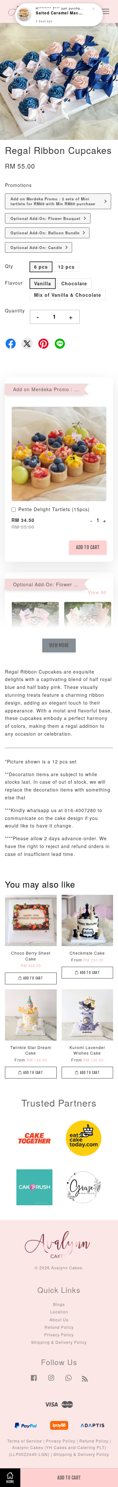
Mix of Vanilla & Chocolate (67, 295)
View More (59, 645)
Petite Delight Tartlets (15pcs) (54, 509)
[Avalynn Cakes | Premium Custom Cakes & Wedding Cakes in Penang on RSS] (85, 1379)
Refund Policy (59, 1327)
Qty (9, 266)
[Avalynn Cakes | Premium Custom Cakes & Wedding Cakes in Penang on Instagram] (51, 1380)
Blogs (59, 1304)
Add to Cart (88, 547)
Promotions (18, 185)
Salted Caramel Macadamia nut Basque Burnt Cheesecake (59, 13)
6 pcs (41, 266)
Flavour (14, 282)
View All (97, 592)
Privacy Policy (59, 1334)
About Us (59, 1319)
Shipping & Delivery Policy (59, 1342)
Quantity (15, 310)
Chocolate (74, 283)
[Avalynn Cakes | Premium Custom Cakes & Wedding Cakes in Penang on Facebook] (33, 1380)
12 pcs (66, 266)
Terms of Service (24, 1441)
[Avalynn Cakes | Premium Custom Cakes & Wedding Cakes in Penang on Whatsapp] (68, 1380)
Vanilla (42, 283)
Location (59, 1311)
